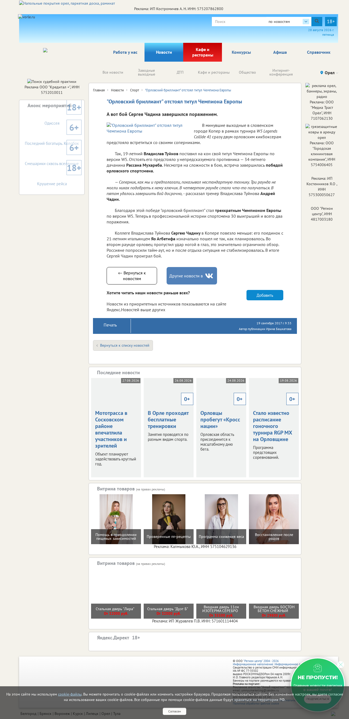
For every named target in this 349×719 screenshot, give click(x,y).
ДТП (180, 72)
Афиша (280, 52)
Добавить (265, 295)
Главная (99, 90)
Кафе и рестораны (202, 52)
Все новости (113, 72)
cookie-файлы (70, 694)
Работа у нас (125, 52)
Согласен (174, 711)
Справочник (318, 52)
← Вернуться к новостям (132, 275)
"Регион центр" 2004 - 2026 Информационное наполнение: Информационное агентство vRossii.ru (278, 662)
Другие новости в (186, 275)
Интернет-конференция (281, 72)
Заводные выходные (146, 72)
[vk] (209, 276)
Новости (164, 52)
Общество (247, 72)
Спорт (134, 90)
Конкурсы (241, 52)
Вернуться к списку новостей (124, 345)
